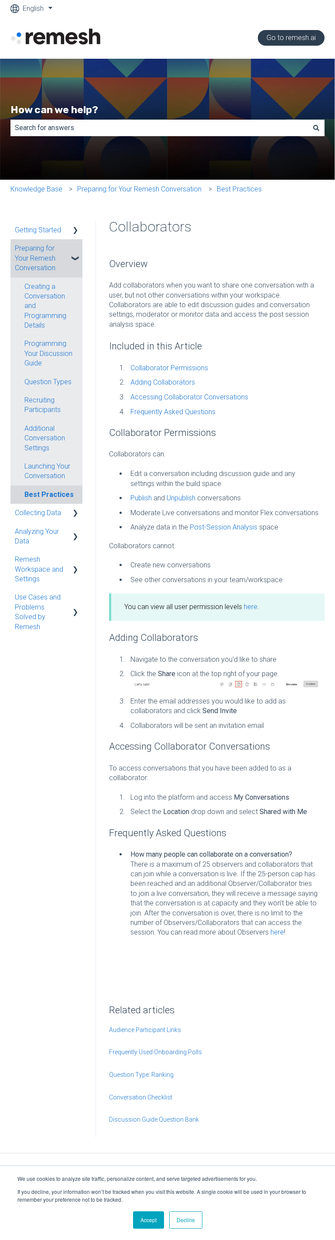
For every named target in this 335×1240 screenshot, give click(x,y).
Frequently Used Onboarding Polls (155, 1052)
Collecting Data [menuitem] (38, 513)
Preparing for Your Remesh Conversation (139, 189)
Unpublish (181, 498)
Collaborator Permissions (169, 368)
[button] (75, 231)
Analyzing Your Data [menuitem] (37, 536)
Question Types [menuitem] (48, 382)
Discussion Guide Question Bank (154, 1119)
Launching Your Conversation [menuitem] (47, 471)
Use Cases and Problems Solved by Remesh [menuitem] (38, 611)
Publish (141, 498)
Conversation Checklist (140, 1097)
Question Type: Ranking (141, 1074)
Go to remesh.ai (291, 38)
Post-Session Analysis (223, 527)
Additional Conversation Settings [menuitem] (44, 438)
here (250, 607)
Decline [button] (186, 1219)
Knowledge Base (36, 189)
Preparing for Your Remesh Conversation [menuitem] (35, 258)
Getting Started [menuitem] (38, 230)
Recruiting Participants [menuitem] (42, 405)
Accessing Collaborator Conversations (189, 397)
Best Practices (239, 189)
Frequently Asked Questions (172, 412)
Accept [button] (148, 1219)
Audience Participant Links (145, 1029)
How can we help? (54, 110)
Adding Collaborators (162, 382)
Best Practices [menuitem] (49, 494)
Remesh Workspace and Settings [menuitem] (39, 569)
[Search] (316, 128)
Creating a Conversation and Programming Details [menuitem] (45, 306)
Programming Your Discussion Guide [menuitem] (48, 353)
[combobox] (159, 128)
